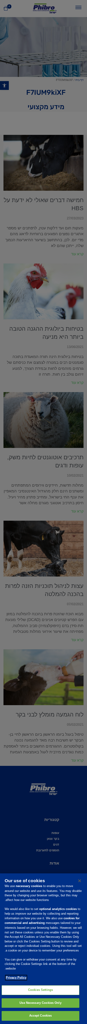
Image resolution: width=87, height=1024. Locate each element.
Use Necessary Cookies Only (40, 1003)
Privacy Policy (16, 978)
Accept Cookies (40, 1016)
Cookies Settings (40, 990)
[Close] (79, 881)
